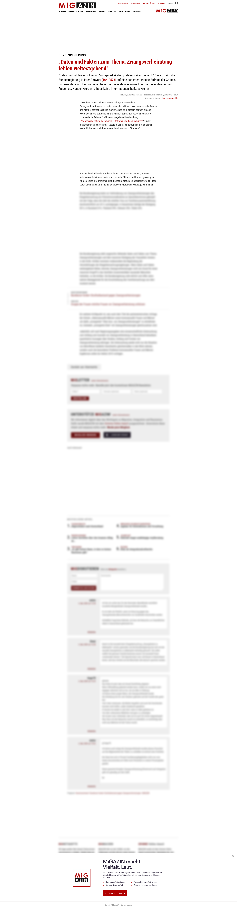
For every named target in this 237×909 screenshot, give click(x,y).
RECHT (102, 11)
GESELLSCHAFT (76, 11)
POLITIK (62, 11)
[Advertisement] (118, 33)
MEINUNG (137, 11)
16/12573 (109, 80)
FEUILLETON (124, 11)
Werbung (162, 3)
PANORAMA (91, 11)
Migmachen (135, 3)
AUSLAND (111, 11)
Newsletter (123, 3)
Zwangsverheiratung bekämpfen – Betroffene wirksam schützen (111, 121)
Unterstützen (149, 3)
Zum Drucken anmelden (170, 98)
